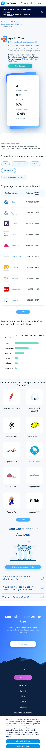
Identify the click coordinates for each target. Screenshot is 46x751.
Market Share (16, 22)
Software (35, 164)
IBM (32, 59)
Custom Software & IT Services (14, 177)
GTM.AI (10, 14)
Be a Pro (23, 677)
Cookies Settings (23, 746)
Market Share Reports (23, 713)
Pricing (23, 691)
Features (23, 685)
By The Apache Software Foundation (21, 42)
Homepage (5, 22)
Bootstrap (14, 224)
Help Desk (23, 707)
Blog (23, 696)
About (23, 702)
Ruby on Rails (16, 289)
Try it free (23, 644)
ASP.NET (14, 235)
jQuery (13, 202)
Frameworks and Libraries (10, 24)
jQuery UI (14, 267)
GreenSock (15, 300)
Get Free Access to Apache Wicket (23, 567)
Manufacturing (8, 170)
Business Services (20, 164)
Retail (5, 164)
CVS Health (26, 59)
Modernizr (15, 245)
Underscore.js (16, 256)
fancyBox (14, 278)
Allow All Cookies (23, 741)
